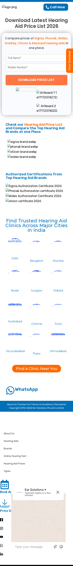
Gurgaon (36, 290)
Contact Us (24, 404)
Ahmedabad (58, 351)
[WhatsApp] (10, 390)
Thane (37, 353)
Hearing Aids (11, 441)
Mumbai (58, 260)
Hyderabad (15, 321)
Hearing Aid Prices (14, 463)
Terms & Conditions (42, 404)
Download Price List (36, 80)
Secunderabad (15, 351)
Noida (15, 290)
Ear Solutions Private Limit (47, 408)
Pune (58, 324)
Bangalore (36, 260)
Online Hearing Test (15, 456)
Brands (8, 448)
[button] (36, 369)
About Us (12, 404)
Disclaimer (60, 404)
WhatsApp (26, 389)
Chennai (36, 324)
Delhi (15, 258)
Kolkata (58, 290)
